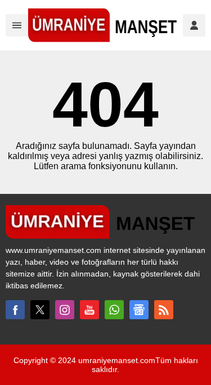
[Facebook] (15, 309)
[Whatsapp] (114, 309)
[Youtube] (89, 309)
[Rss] (163, 309)
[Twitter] (40, 309)
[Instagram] (64, 309)
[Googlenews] (139, 309)
